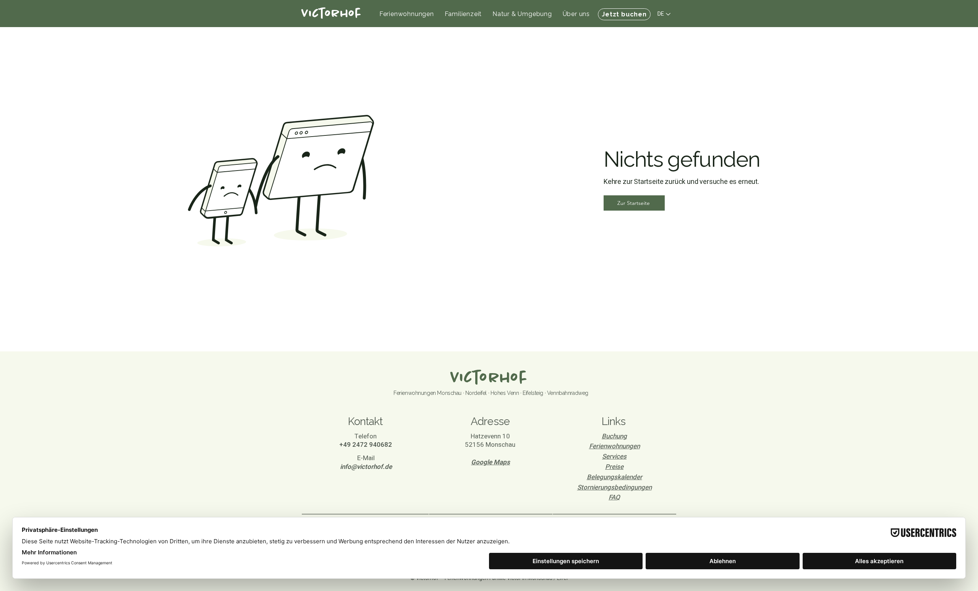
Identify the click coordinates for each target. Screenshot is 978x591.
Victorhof (489, 378)
